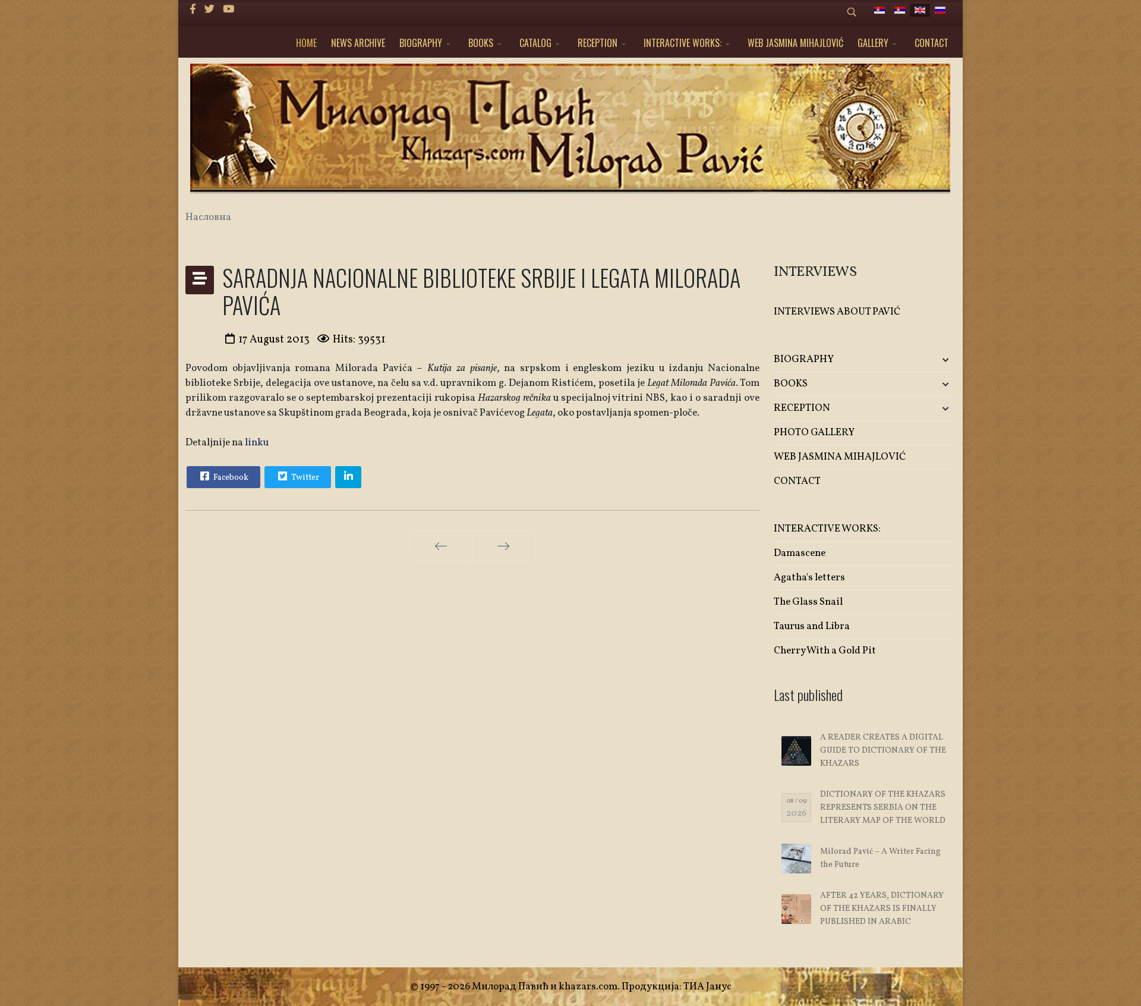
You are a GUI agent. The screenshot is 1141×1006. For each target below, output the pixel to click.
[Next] (503, 546)
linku (257, 442)
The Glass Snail (808, 602)
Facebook (230, 477)
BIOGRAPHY (420, 43)
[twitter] (209, 10)
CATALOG (535, 43)
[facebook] (193, 10)
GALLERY (873, 43)
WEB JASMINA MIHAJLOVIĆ (795, 43)
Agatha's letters (809, 577)
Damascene (799, 553)
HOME (306, 43)
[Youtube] (228, 10)
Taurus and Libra (812, 626)
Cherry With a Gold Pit (825, 651)
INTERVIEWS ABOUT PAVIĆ (837, 312)
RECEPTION (597, 43)
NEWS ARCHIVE (358, 43)
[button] (926, 360)
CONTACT (931, 43)
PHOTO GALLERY (814, 432)
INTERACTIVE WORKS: (682, 43)
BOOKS (480, 43)
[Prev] (441, 546)
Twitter (304, 477)
